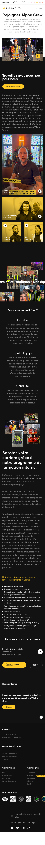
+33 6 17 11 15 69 (9, 734)
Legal (33, 822)
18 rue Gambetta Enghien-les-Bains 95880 (10, 756)
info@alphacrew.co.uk (11, 737)
